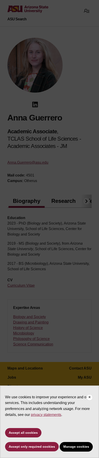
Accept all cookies (23, 432)
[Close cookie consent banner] (89, 397)
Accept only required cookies (32, 446)
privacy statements (46, 415)
